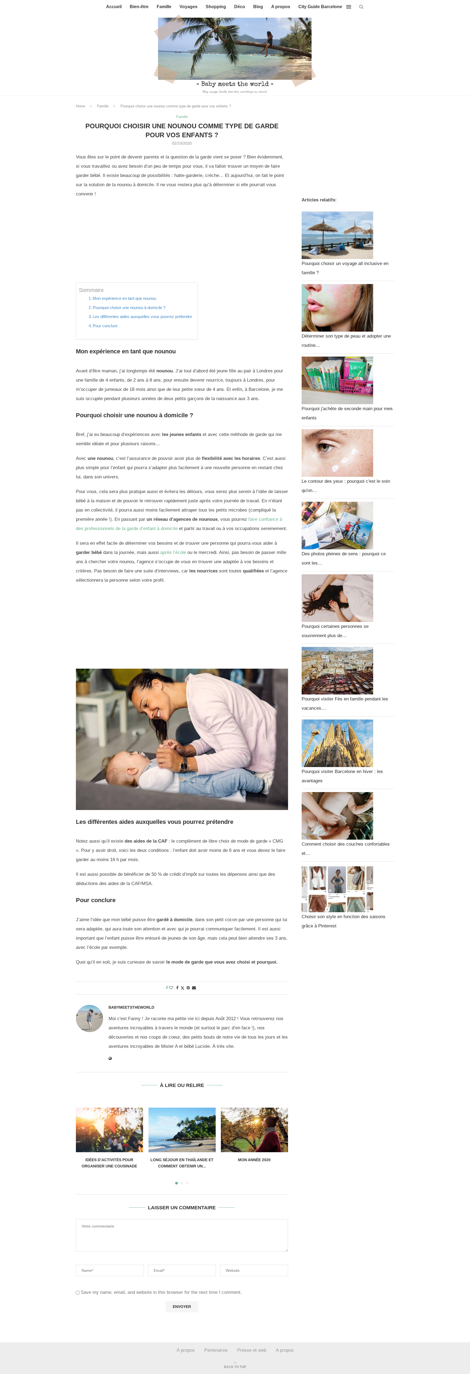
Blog (258, 6)
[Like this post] (171, 988)
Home (80, 106)
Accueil (114, 6)
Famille (164, 6)
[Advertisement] (182, 242)
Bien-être (139, 6)
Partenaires (216, 1350)
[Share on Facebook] (177, 988)
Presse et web (251, 1350)
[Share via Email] (194, 988)
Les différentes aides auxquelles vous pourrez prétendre (142, 316)
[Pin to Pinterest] (188, 988)
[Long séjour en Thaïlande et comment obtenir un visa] (182, 1130)
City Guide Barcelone (320, 6)
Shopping (216, 6)
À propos (186, 1350)
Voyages (188, 6)
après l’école (173, 552)
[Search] (361, 6)
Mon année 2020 (254, 1160)
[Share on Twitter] (182, 988)
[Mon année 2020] (254, 1130)
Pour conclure (105, 325)
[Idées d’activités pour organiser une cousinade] (109, 1130)
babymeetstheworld (131, 1007)
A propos (280, 6)
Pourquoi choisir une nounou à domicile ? (129, 307)
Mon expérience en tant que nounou (124, 298)
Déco (239, 6)
